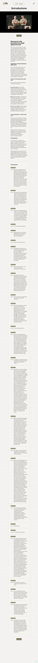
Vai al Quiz (19, 35)
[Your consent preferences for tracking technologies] (36, 661)
